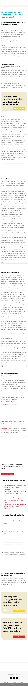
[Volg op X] (14, 678)
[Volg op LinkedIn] (17, 678)
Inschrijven (19, 637)
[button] (26, 2)
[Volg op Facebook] (11, 678)
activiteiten (4, 428)
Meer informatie (19, 108)
